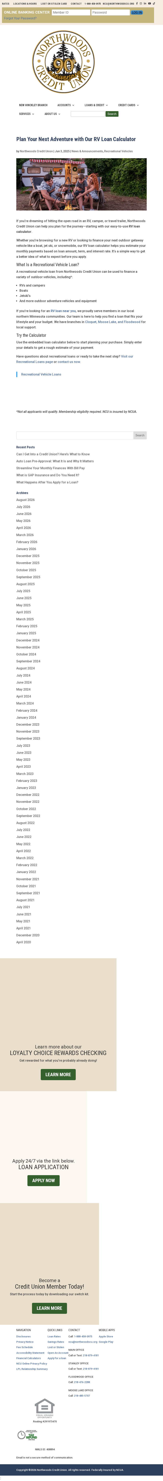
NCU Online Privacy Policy (31, 1363)
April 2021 (23, 928)
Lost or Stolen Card (54, 3)
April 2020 (23, 942)
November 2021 (27, 879)
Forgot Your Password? (20, 18)
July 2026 (23, 507)
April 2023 (23, 767)
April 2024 (23, 696)
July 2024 (23, 675)
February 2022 (26, 865)
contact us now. (69, 362)
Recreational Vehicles (118, 151)
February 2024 (26, 710)
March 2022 (25, 858)
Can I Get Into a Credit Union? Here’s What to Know (53, 454)
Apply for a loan (57, 1358)
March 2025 (25, 619)
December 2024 (27, 640)
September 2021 (28, 893)
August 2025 (25, 584)
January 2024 (26, 717)
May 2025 (23, 605)
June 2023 (23, 753)
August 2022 (25, 823)
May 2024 (23, 689)
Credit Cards (126, 105)
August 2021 (25, 900)
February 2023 (26, 781)
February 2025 (26, 626)
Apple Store (106, 1336)
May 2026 (23, 521)
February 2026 (26, 542)
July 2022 (23, 830)
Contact (76, 3)
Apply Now (43, 1180)
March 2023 (25, 774)
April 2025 (23, 612)
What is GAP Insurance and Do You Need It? (47, 475)
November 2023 (27, 731)
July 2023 (23, 746)
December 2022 (27, 795)
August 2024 (25, 668)
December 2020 (27, 935)
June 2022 (23, 837)
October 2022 (26, 809)
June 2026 (23, 514)
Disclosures (23, 1336)
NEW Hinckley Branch (33, 105)
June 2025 (23, 598)
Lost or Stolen (56, 1347)
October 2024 (26, 654)
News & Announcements (87, 151)
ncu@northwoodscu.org (82, 1341)
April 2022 (23, 851)
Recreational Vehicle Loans (41, 374)
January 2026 (26, 549)
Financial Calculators (28, 1358)
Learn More (58, 1074)
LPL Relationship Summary (32, 1368)
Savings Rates (56, 1341)
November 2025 (27, 563)
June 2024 (23, 682)
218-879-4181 (91, 1355)
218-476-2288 (82, 1382)
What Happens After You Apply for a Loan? (47, 482)
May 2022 (23, 844)
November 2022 (27, 802)
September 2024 (28, 661)
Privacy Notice (25, 1341)
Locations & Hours (25, 3)
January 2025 (26, 633)
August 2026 (25, 500)
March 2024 (25, 703)
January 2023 (26, 788)
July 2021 (23, 907)
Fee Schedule (24, 1347)
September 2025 (28, 577)
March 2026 (25, 535)
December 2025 (27, 556)
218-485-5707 (82, 1395)
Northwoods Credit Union (36, 151)
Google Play (106, 1341)
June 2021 (23, 914)
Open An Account (58, 1352)
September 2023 (28, 738)
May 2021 (23, 921)
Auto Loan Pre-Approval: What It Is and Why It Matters (55, 461)
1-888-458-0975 (83, 1336)
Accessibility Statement (30, 1352)
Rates (5, 3)
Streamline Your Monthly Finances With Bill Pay (50, 468)
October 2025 (26, 570)
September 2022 (28, 816)
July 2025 (23, 591)
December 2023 (27, 724)
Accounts (64, 105)
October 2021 (26, 886)
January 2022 (26, 872)
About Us (51, 114)
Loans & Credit (94, 105)
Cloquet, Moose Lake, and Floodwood (112, 322)
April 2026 (23, 528)
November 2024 (27, 647)
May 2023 (23, 760)
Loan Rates (54, 1336)
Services (25, 114)
